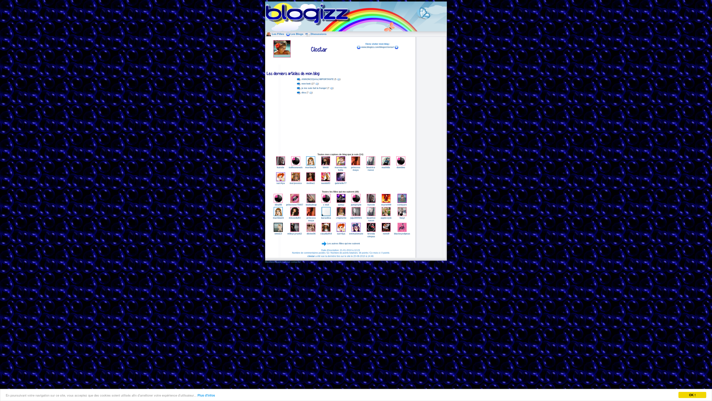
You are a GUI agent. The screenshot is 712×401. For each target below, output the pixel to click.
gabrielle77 (341, 183)
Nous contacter (293, 262)
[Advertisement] (340, 124)
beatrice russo (370, 168)
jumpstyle (356, 204)
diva (303, 92)
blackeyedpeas (402, 233)
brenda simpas (371, 235)
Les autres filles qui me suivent (343, 243)
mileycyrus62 (294, 233)
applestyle (386, 218)
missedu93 (295, 218)
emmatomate (356, 233)
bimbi (326, 167)
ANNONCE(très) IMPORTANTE (317, 79)
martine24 (310, 167)
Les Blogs (297, 33)
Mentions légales (274, 262)
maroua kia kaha (341, 168)
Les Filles (278, 33)
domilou (401, 167)
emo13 (278, 233)
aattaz (341, 204)
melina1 (310, 183)
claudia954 (326, 233)
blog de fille (309, 14)
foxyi (402, 218)
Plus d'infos (206, 395)
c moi (326, 204)
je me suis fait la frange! (314, 88)
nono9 (386, 233)
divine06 (311, 233)
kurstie (280, 167)
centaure (402, 204)
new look (306, 83)
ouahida (386, 167)
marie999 (386, 204)
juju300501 (356, 218)
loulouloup (311, 204)
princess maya (355, 168)
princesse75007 (294, 204)
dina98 (278, 204)
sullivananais (296, 167)
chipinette (341, 218)
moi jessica (296, 183)
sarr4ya (280, 183)
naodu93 (325, 183)
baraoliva (326, 218)
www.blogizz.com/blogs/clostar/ (377, 47)
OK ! (692, 395)
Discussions (319, 33)
